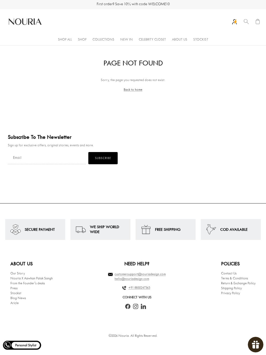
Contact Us (229, 273)
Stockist (200, 39)
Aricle (14, 303)
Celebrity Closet (152, 39)
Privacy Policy (230, 293)
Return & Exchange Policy (238, 283)
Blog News (18, 298)
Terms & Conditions (234, 278)
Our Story (17, 273)
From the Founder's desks (27, 283)
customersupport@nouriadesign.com (140, 274)
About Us (179, 39)
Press (14, 288)
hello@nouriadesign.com (132, 279)
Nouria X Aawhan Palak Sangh (31, 278)
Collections (103, 39)
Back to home (133, 89)
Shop (82, 39)
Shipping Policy (231, 288)
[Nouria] (24, 21)
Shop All (65, 39)
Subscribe (103, 158)
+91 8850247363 (139, 288)
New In (126, 39)
